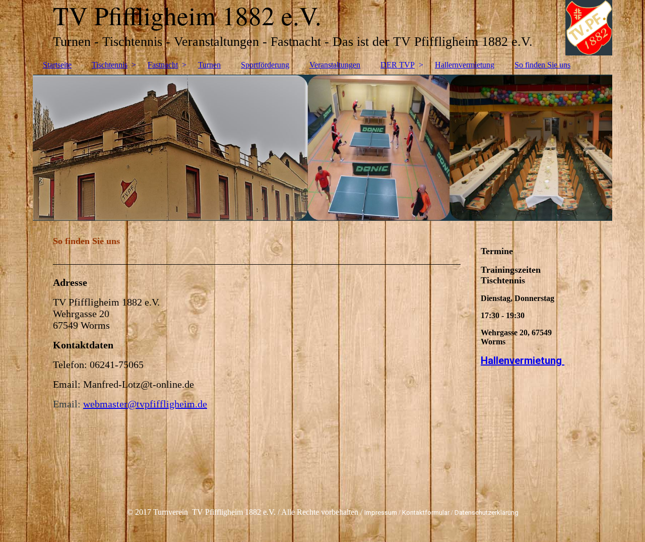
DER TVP (397, 65)
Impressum (380, 512)
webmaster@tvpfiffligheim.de (145, 403)
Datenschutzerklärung (487, 512)
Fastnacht (163, 65)
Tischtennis (109, 65)
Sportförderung (265, 65)
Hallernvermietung (464, 65)
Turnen (209, 65)
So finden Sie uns (542, 65)
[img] (322, 148)
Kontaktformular (425, 512)
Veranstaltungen (334, 65)
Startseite (57, 65)
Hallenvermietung (522, 360)
